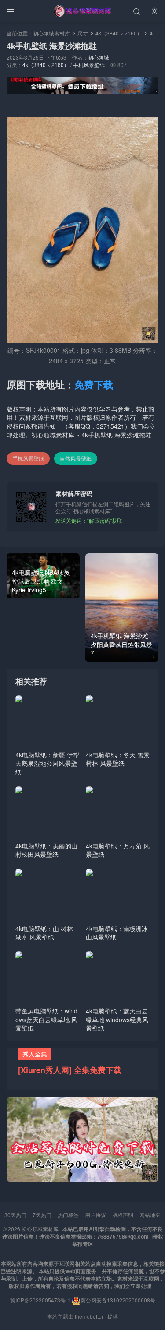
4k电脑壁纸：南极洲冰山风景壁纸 (117, 933)
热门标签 (68, 1214)
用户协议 (95, 1214)
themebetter (89, 1316)
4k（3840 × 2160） (118, 33)
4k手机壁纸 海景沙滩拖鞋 (116, 434)
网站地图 (150, 1214)
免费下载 (93, 384)
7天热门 (42, 1214)
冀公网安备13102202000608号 (118, 1300)
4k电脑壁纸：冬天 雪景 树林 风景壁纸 (118, 759)
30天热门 (15, 1214)
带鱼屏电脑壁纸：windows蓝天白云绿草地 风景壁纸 (46, 1019)
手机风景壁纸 (89, 64)
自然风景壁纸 (76, 458)
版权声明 (122, 1214)
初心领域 (98, 57)
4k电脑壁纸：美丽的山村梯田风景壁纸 (46, 850)
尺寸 (82, 33)
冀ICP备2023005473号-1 (40, 1300)
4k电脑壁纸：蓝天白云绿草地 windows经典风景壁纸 (117, 1019)
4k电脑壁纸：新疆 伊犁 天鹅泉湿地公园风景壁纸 (47, 763)
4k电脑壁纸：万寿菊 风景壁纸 (118, 850)
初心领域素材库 (51, 33)
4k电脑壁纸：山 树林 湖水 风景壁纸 (44, 933)
